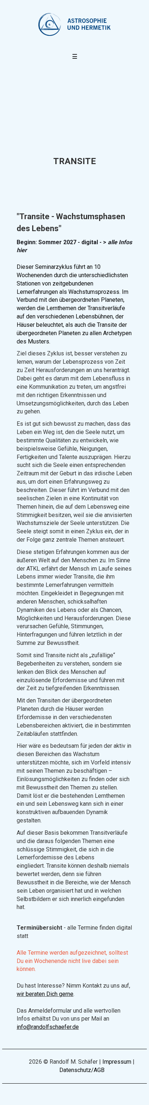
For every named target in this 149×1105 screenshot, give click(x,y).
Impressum (116, 1061)
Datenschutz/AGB (82, 1070)
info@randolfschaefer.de (48, 1026)
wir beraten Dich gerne (45, 994)
